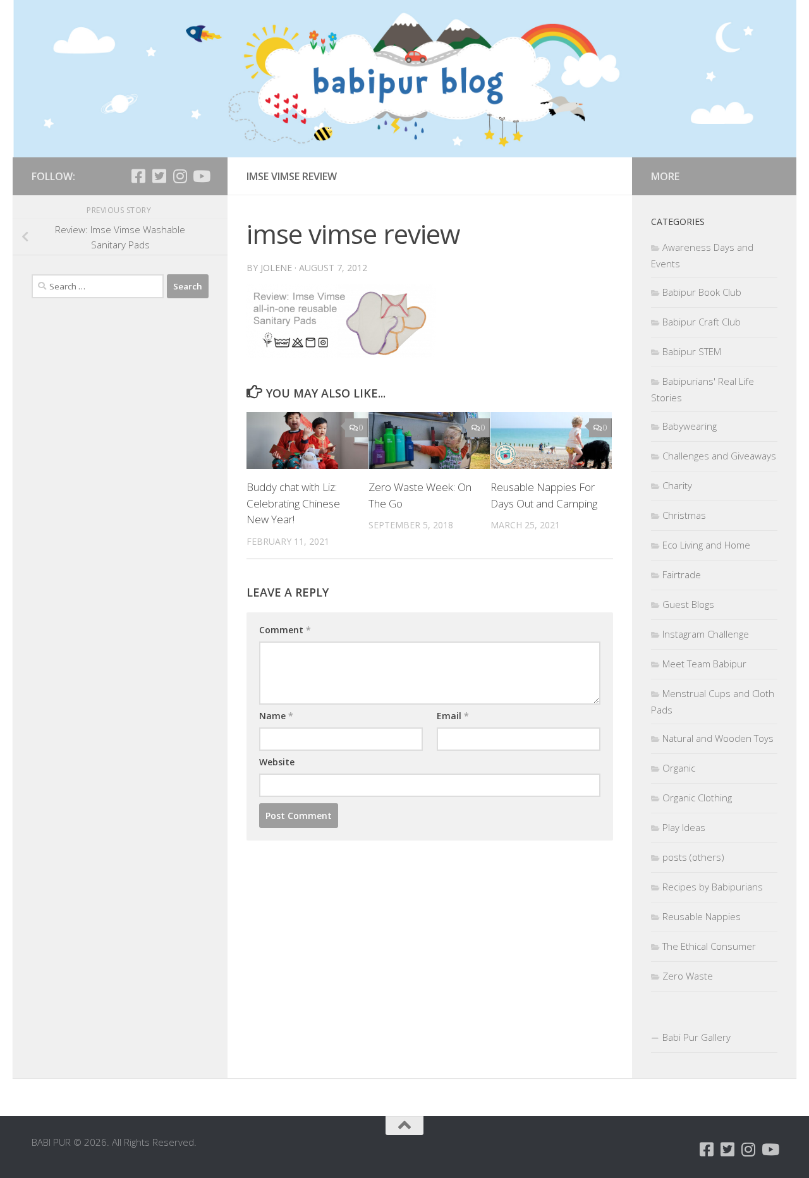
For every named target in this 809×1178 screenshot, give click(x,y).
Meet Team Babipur (704, 663)
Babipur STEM (691, 351)
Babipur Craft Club (701, 321)
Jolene (276, 268)
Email (453, 716)
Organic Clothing (697, 797)
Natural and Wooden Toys (718, 738)
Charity (677, 485)
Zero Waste (687, 975)
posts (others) (693, 857)
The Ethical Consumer (709, 946)
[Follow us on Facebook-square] (138, 176)
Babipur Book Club (701, 292)
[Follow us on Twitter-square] (159, 176)
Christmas (684, 515)
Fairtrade (681, 574)
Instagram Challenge (705, 634)
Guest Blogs (688, 604)
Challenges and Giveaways (719, 455)
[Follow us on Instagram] (180, 176)
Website (277, 762)
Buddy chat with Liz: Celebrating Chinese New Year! (293, 503)
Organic (678, 768)
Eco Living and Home (706, 544)
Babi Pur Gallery (696, 1037)
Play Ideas (683, 827)
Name (276, 716)
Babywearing (689, 426)
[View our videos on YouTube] (201, 176)
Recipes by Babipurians (712, 886)
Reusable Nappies (701, 916)
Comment (285, 630)
